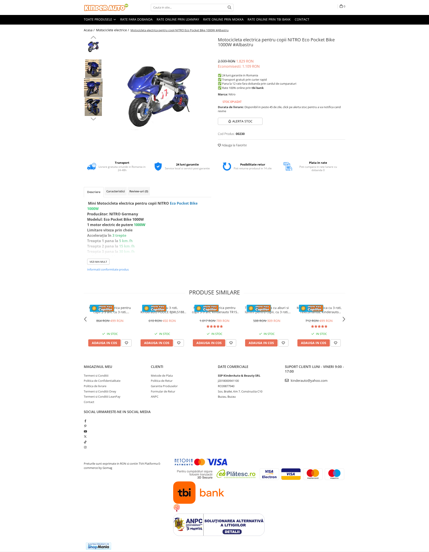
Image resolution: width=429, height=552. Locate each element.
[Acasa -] (106, 7)
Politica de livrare (95, 386)
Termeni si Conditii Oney (100, 391)
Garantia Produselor (164, 386)
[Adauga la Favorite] (126, 342)
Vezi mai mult (98, 261)
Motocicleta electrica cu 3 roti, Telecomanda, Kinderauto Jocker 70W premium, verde (319, 310)
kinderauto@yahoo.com (309, 380)
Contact (302, 19)
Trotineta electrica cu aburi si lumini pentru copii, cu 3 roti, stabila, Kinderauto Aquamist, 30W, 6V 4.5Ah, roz (266, 310)
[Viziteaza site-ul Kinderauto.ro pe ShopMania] (98, 546)
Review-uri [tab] (138, 191)
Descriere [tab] (93, 192)
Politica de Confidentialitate (102, 381)
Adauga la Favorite (234, 145)
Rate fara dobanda (136, 19)
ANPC (154, 397)
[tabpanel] (158, 95)
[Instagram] (85, 447)
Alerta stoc (242, 121)
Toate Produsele (98, 19)
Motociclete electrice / (113, 30)
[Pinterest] (85, 426)
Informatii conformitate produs (108, 269)
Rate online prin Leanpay (178, 19)
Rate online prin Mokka (223, 19)
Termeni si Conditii (96, 376)
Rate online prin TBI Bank (269, 19)
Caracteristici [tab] (115, 191)
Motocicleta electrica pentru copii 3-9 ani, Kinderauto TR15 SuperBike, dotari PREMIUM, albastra (214, 310)
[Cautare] (229, 7)
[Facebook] (85, 421)
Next (93, 118)
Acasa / (89, 30)
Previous (93, 38)
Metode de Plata (162, 376)
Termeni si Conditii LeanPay (102, 397)
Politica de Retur (161, 381)
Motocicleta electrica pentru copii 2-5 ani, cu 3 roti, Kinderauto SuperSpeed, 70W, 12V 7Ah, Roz (109, 310)
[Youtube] (85, 431)
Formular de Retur (163, 391)
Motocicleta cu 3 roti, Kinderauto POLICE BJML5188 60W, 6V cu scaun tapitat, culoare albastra (162, 310)
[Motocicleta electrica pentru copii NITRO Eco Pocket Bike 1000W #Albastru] (158, 95)
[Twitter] (85, 436)
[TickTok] (85, 442)
